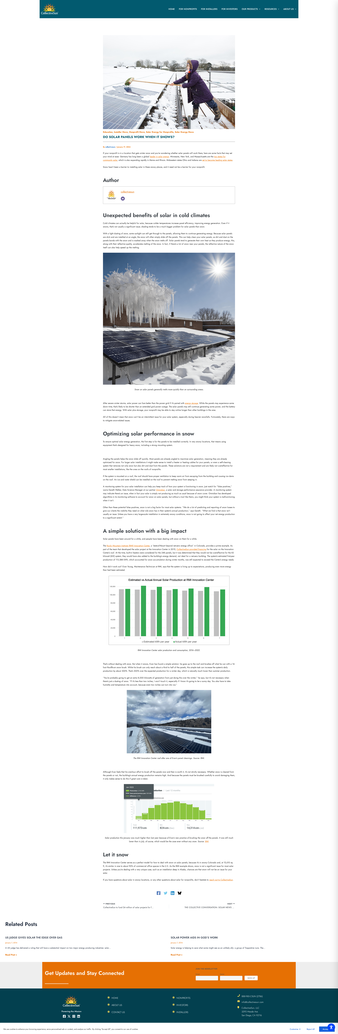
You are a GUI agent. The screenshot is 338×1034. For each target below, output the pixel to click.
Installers (182, 1012)
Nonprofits (183, 998)
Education (108, 132)
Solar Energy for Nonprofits (159, 132)
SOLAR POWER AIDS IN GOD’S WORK (194, 938)
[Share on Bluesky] (179, 893)
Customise (294, 1029)
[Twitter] (165, 893)
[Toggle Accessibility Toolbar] (331, 1027)
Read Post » (11, 954)
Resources (271, 9)
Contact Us (118, 1012)
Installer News (121, 132)
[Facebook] (158, 893)
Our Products (250, 9)
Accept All (327, 1029)
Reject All (310, 1029)
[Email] (123, 199)
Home (171, 9)
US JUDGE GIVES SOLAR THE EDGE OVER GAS (33, 938)
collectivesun (127, 192)
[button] (259, 9)
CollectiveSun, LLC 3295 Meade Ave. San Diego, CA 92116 (252, 1011)
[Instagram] (73, 1016)
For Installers (209, 9)
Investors (182, 1005)
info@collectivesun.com (253, 1002)
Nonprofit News (137, 132)
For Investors (230, 9)
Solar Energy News (184, 132)
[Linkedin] (172, 893)
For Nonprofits (188, 9)
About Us (288, 9)
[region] (169, 1028)
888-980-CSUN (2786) (252, 996)
